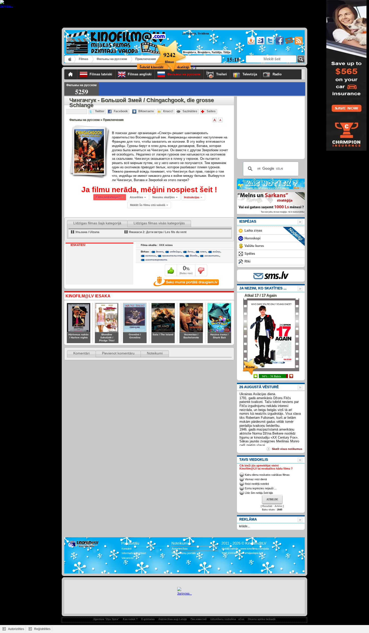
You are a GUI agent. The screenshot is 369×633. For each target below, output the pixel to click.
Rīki (247, 261)
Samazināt (220, 120)
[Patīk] (171, 270)
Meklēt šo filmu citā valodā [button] (147, 204)
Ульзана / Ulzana (87, 232)
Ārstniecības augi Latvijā (172, 619)
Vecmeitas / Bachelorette (191, 336)
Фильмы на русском (112, 59)
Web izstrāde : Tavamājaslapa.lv (241, 552)
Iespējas (247, 221)
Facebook (121, 111)
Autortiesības (180, 548)
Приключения (145, 59)
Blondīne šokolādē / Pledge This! (106, 337)
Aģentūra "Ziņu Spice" (106, 619)
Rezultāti (267, 506)
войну (216, 251)
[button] (193, 197)
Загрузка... (184, 593)
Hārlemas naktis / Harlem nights (79, 336)
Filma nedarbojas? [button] (108, 197)
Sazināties (189, 111)
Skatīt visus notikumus (287, 448)
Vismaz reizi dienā (256, 479)
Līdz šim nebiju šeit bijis (259, 492)
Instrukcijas (191, 197)
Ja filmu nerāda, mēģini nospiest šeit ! (149, 189)
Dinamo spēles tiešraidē (262, 619)
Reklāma (248, 519)
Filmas (83, 59)
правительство (172, 255)
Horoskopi (252, 238)
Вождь (194, 255)
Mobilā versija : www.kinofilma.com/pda (245, 548)
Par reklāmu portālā (184, 553)
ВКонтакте (146, 111)
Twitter (99, 111)
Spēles (249, 253)
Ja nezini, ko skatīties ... (262, 288)
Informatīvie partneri (133, 553)
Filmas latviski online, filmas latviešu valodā (70, 59)
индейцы (175, 251)
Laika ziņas (253, 230)
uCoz (241, 619)
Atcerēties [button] (136, 197)
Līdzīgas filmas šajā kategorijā (97, 223)
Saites (211, 111)
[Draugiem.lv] (250, 43)
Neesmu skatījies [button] (163, 197)
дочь (191, 251)
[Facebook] (279, 43)
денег (159, 251)
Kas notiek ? (130, 619)
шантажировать (156, 259)
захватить (211, 255)
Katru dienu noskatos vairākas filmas (267, 474)
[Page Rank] (71, 568)
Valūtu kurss (254, 246)
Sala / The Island (163, 334)
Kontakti (126, 548)
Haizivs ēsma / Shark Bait (219, 336)
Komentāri (81, 353)
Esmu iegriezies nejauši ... (260, 488)
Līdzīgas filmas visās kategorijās (159, 223)
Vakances (127, 557)
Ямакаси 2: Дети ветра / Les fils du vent (158, 232)
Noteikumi (155, 353)
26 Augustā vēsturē (259, 387)
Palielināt (214, 120)
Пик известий (199, 619)
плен (203, 251)
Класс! (168, 111)
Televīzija (249, 74)
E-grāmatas (148, 619)
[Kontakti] (288, 43)
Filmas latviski (101, 74)
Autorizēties (16, 629)
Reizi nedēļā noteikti (257, 483)
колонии (150, 255)
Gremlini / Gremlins (135, 336)
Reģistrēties (42, 629)
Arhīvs (278, 506)
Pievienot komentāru (118, 353)
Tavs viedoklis (253, 459)
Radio (286, 74)
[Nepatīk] (201, 270)
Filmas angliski (140, 74)
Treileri (221, 74)
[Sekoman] (260, 43)
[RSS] (298, 43)
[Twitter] (269, 43)
